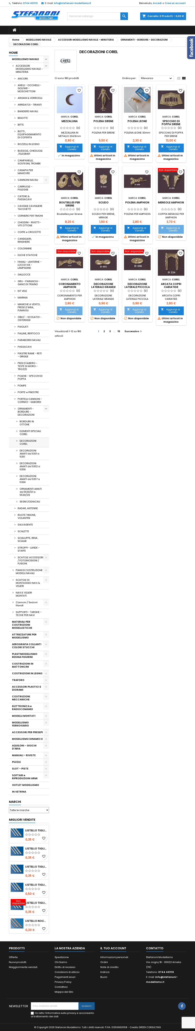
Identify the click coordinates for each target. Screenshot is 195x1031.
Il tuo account (113, 948)
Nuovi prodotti (17, 962)
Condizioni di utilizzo (67, 972)
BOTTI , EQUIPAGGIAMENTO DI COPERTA (29, 134)
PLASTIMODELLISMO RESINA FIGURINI (24, 655)
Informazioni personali (114, 957)
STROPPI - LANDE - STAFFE (29, 549)
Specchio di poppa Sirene (171, 122)
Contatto (154, 948)
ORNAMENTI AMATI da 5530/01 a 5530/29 (31, 492)
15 (118, 331)
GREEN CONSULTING (150, 1027)
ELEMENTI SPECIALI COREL (30, 432)
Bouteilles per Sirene (69, 204)
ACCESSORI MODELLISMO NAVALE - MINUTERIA (29, 69)
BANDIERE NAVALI (28, 111)
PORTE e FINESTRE (28, 392)
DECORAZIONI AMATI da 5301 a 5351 (29, 453)
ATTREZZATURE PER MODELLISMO (24, 636)
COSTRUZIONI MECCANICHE (21, 698)
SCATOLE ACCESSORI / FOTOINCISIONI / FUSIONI (30, 560)
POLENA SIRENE (103, 121)
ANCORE (23, 78)
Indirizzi (104, 972)
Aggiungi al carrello (69, 148)
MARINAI (23, 297)
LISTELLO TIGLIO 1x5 (36, 866)
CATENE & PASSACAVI (25, 197)
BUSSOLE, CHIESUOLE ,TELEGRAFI (30, 152)
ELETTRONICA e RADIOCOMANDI (22, 707)
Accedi (157, 3)
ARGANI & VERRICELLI (30, 98)
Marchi (15, 802)
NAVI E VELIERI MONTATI (24, 594)
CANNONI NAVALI (28, 180)
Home (13, 52)
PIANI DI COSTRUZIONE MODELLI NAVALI (29, 571)
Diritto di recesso (65, 967)
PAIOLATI (23, 327)
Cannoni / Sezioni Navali (27, 604)
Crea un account (175, 3)
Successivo (134, 331)
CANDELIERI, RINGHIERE (25, 240)
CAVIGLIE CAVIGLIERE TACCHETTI (30, 207)
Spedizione (62, 957)
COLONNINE (25, 248)
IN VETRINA (19, 791)
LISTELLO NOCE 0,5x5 (36, 920)
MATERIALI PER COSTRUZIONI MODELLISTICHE (22, 625)
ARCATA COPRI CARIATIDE (171, 285)
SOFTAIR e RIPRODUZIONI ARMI (25, 776)
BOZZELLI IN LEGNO (29, 144)
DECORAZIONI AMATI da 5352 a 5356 (30, 466)
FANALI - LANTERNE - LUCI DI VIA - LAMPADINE (30, 265)
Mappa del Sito (64, 992)
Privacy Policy (63, 982)
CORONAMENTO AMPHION (70, 285)
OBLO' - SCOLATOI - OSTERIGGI (30, 318)
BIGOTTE (23, 118)
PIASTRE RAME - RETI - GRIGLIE (30, 355)
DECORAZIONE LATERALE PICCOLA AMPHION (137, 287)
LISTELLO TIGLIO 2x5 (36, 848)
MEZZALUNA (70, 121)
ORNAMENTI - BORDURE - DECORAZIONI (26, 412)
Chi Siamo (61, 962)
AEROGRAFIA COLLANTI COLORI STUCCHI (26, 645)
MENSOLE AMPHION (171, 202)
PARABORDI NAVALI (29, 340)
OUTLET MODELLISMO (25, 785)
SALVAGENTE (25, 524)
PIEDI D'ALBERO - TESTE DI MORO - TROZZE (28, 366)
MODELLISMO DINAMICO (27, 739)
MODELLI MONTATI (23, 716)
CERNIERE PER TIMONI (30, 216)
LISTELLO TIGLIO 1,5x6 (36, 902)
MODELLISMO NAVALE (25, 59)
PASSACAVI (25, 347)
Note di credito (109, 967)
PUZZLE (16, 762)
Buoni (103, 977)
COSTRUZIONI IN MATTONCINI (22, 665)
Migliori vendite (22, 819)
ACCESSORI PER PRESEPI (27, 732)
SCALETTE (23, 531)
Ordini (104, 962)
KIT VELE (22, 291)
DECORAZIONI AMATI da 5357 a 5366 (30, 479)
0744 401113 (30, 3)
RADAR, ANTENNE (28, 508)
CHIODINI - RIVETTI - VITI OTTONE (29, 224)
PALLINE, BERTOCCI (29, 333)
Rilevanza (157, 78)
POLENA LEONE (137, 121)
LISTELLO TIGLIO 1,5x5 (36, 830)
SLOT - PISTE (20, 768)
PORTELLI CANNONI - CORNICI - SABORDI (30, 400)
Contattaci (61, 987)
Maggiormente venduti (23, 967)
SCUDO (103, 202)
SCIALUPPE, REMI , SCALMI (28, 539)
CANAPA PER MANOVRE (25, 171)
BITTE (21, 124)
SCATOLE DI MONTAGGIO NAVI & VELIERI (28, 583)
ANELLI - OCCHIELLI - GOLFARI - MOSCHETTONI (29, 88)
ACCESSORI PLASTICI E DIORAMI (26, 688)
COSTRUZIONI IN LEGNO (27, 673)
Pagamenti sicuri (65, 977)
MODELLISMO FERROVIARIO (20, 724)
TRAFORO (18, 680)
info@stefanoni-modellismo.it (72, 3)
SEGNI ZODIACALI (30, 501)
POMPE (22, 385)
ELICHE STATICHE (28, 255)
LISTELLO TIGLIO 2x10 (36, 884)
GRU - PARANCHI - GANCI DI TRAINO (29, 282)
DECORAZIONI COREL (28, 442)
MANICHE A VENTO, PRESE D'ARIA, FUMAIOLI (29, 307)
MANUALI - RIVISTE (24, 755)
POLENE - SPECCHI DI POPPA (30, 377)
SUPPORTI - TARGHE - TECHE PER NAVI (29, 613)
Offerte (13, 957)
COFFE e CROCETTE (29, 232)
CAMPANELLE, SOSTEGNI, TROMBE (29, 162)
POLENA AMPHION (137, 202)
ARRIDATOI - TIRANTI (30, 104)
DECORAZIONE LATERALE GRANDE (103, 285)
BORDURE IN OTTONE (27, 423)
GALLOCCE (24, 274)
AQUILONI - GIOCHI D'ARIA (24, 747)
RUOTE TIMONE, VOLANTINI (27, 516)
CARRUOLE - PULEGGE (25, 188)
